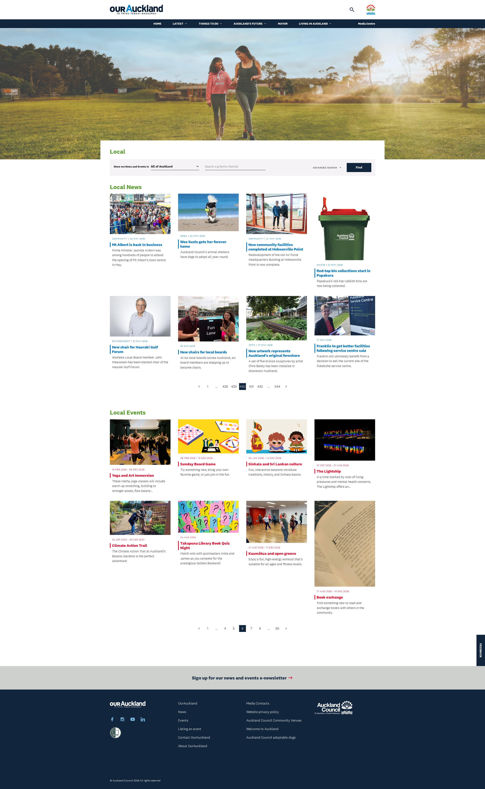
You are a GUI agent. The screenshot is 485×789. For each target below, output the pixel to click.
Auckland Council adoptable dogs (271, 737)
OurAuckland (187, 703)
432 (260, 386)
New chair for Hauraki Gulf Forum (135, 349)
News (182, 712)
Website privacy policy (262, 712)
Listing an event (189, 729)
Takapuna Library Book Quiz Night (205, 545)
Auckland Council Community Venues (273, 720)
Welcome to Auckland (262, 729)
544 (277, 386)
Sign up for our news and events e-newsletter (239, 678)
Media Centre (366, 23)
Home (157, 23)
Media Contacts (257, 703)
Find (359, 167)
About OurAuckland (192, 746)
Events (183, 720)
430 (242, 386)
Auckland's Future (248, 23)
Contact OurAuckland (194, 737)
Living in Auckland (313, 23)
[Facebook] (112, 719)
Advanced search (325, 167)
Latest (178, 23)
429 (234, 386)
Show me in (131, 166)
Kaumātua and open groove (272, 553)
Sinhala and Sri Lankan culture (275, 464)
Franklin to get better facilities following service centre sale (343, 348)
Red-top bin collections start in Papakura (343, 273)
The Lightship (329, 471)
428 (225, 386)
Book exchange (330, 597)
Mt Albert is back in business (137, 244)
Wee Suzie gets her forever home (203, 244)
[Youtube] (132, 719)
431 (251, 386)
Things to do (208, 23)
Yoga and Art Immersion (133, 475)
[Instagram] (122, 719)
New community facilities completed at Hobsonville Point (275, 246)
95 (277, 628)
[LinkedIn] (143, 719)
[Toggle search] (352, 10)
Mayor (283, 23)
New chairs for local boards (203, 352)
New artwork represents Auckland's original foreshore (274, 353)
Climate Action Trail (129, 545)
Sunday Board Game (198, 464)
